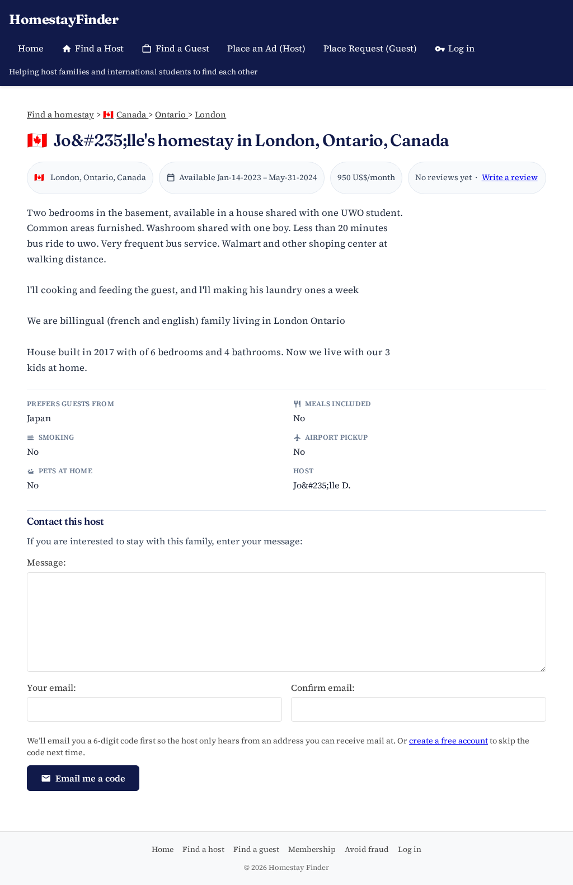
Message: (46, 562)
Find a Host (99, 48)
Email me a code (90, 778)
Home (31, 48)
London (210, 114)
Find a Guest (182, 48)
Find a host (203, 849)
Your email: (51, 687)
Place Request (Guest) (370, 48)
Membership (312, 849)
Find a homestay (60, 114)
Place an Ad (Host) (266, 48)
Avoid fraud (367, 849)
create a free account (448, 740)
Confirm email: (323, 687)
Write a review (510, 177)
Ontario (171, 114)
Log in (461, 48)
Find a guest (256, 849)
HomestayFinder (63, 19)
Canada (125, 114)
